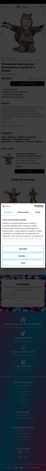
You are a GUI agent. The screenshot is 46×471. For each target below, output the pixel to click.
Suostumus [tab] (8, 212)
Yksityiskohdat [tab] (23, 212)
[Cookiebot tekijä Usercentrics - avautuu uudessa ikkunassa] (34, 206)
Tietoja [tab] (37, 212)
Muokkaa (21, 256)
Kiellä (23, 263)
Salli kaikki (23, 249)
